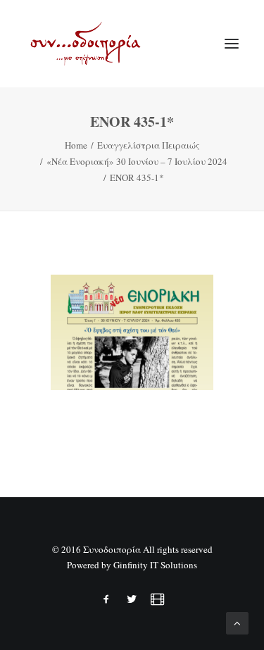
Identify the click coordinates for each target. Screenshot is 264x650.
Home (76, 145)
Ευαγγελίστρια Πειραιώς (148, 145)
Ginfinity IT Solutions (155, 564)
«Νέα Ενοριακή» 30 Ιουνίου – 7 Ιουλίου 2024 (136, 161)
